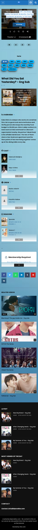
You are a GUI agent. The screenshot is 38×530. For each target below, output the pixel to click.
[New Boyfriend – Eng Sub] (6, 417)
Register (19, 24)
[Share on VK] (3, 280)
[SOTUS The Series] (19, 332)
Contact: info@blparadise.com (13, 509)
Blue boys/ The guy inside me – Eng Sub (15, 318)
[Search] (35, 2)
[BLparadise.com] (19, 2)
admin (15, 415)
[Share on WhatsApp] (15, 274)
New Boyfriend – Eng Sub (22, 413)
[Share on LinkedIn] (21, 274)
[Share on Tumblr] (27, 274)
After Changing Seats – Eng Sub (24, 427)
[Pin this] (33, 274)
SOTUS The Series (7, 344)
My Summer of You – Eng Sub (23, 440)
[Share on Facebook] (3, 274)
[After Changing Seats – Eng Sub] (6, 431)
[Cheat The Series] (19, 358)
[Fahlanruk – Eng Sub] (19, 383)
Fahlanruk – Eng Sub (8, 396)
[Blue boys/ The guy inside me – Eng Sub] (19, 306)
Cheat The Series (7, 370)
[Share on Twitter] (9, 274)
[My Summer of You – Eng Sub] (6, 445)
